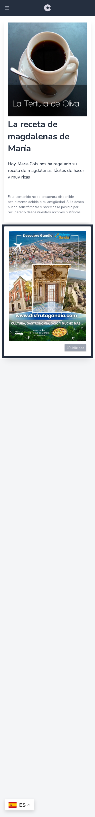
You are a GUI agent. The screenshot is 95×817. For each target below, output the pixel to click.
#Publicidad (75, 348)
